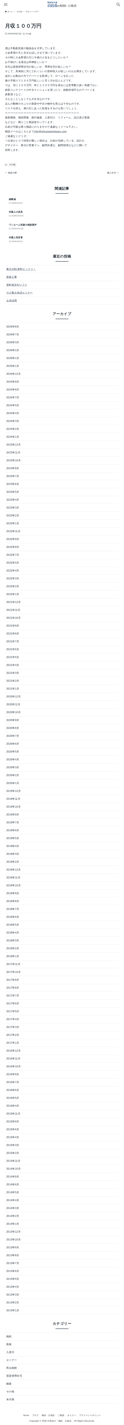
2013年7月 (12, 1263)
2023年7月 (12, 476)
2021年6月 (12, 649)
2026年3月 (12, 342)
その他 (28, 34)
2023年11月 (13, 452)
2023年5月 (12, 492)
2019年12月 (13, 791)
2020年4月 (12, 759)
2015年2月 (12, 1153)
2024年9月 (12, 381)
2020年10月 (13, 712)
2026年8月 (12, 326)
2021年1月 (12, 688)
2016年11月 (13, 1058)
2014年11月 (13, 1160)
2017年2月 (12, 1035)
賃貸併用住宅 (14, 1375)
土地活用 (11, 300)
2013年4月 (12, 1286)
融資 (9, 1383)
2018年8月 (12, 901)
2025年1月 (12, 366)
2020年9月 (12, 720)
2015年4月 (12, 1137)
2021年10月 (13, 617)
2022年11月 (13, 531)
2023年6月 (12, 484)
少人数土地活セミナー (19, 292)
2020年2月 (12, 775)
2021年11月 (13, 610)
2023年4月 (12, 499)
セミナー (11, 1360)
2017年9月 (12, 979)
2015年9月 (12, 1121)
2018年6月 (12, 917)
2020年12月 (13, 696)
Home (26, 1415)
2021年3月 (12, 673)
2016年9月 (12, 1074)
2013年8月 (12, 1255)
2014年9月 (12, 1176)
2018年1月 (12, 956)
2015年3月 (12, 1145)
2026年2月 (12, 350)
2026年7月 (12, 334)
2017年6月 (12, 1003)
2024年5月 (12, 405)
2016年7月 (12, 1082)
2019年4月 (12, 846)
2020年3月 (12, 767)
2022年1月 (12, 594)
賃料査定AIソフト (16, 284)
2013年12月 (13, 1231)
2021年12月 (13, 602)
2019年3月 (12, 854)
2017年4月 (12, 1019)
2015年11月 (13, 1113)
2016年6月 (12, 1090)
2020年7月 (12, 736)
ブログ (35, 1415)
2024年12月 (13, 373)
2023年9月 (12, 468)
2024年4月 (12, 413)
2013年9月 (12, 1247)
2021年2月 (12, 680)
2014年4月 (12, 1200)
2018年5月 (12, 924)
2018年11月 (13, 877)
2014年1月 (12, 1223)
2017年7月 (12, 995)
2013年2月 (12, 1302)
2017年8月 (12, 987)
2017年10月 (13, 972)
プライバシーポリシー (90, 1415)
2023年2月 (12, 515)
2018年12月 (13, 869)
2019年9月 (12, 814)
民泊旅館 (11, 1368)
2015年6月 (12, 1129)
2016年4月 (12, 1105)
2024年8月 (12, 389)
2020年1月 (12, 783)
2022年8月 (12, 547)
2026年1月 (12, 358)
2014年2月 (12, 1216)
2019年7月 (12, 822)
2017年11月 (13, 964)
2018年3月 (12, 940)
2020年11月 (13, 704)
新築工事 (11, 277)
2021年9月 (12, 625)
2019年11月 (13, 798)
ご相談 (61, 1415)
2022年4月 (12, 570)
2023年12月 (13, 444)
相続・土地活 (48, 1415)
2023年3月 (12, 507)
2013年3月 (12, 1294)
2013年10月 (13, 1239)
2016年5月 (12, 1098)
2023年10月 (13, 460)
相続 (9, 1336)
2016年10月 (13, 1066)
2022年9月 (12, 539)
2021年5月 (12, 657)
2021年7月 (12, 641)
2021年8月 (12, 633)
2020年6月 (12, 743)
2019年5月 (12, 838)
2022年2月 (12, 586)
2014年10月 (13, 1168)
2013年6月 (12, 1271)
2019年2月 (12, 861)
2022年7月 (12, 554)
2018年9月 (12, 893)
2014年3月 (12, 1208)
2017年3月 (12, 1027)
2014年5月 (12, 1192)
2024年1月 (12, 436)
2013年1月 (12, 1310)
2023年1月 (12, 523)
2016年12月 (13, 1050)
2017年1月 (12, 1042)
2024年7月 (12, 397)
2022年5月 (12, 562)
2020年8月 (12, 728)
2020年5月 (12, 751)
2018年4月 (12, 932)
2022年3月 (12, 578)
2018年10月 (13, 885)
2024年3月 (12, 421)
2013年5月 (12, 1279)
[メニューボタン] (5, 4)
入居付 (10, 1352)
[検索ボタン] (118, 4)
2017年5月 (12, 1011)
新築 (9, 1344)
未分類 (10, 1399)
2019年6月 (12, 830)
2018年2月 (12, 948)
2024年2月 (12, 429)
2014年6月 (12, 1184)
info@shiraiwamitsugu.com (50, 131)
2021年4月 (12, 665)
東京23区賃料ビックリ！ (21, 269)
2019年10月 (13, 806)
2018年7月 (12, 909)
